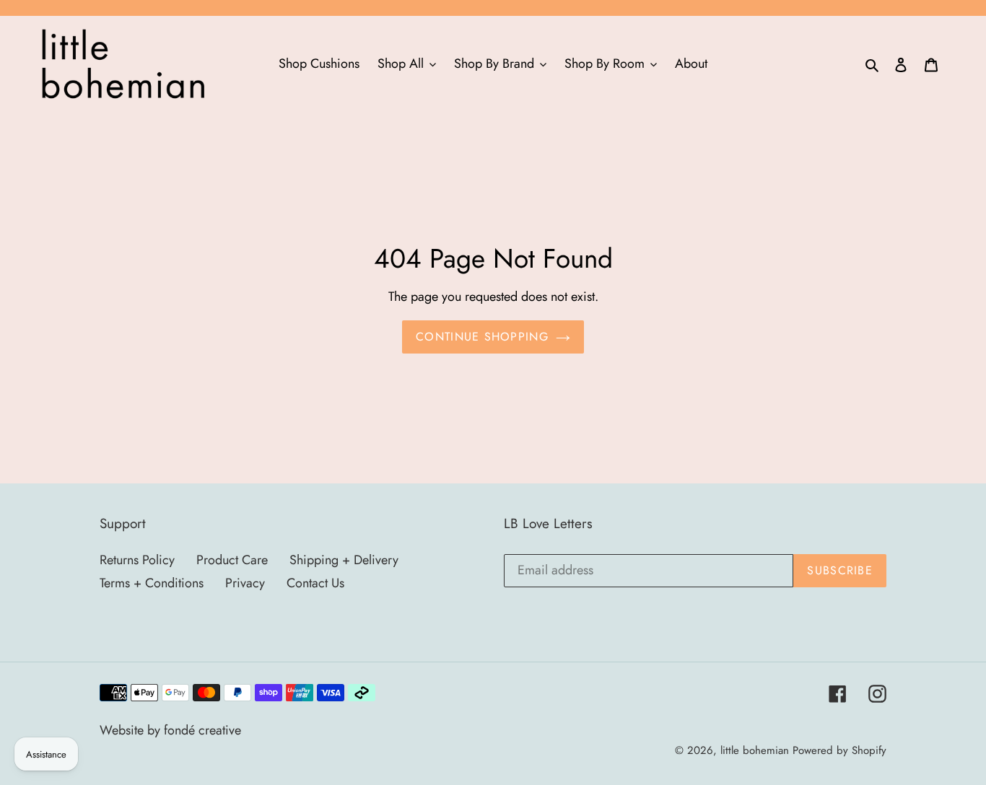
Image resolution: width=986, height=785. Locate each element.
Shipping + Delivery (343, 560)
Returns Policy (137, 560)
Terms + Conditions (152, 583)
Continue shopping (482, 336)
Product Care (232, 560)
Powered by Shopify (839, 750)
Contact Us (315, 583)
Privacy (245, 583)
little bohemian (754, 750)
